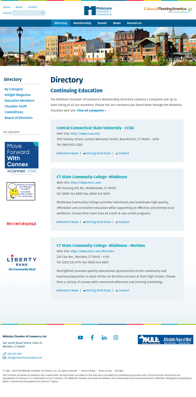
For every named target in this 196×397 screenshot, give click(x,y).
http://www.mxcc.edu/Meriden (92, 251)
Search (7, 13)
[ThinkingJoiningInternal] (21, 191)
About (19, 7)
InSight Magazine (18, 94)
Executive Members (19, 100)
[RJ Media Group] (21, 224)
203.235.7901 (14, 354)
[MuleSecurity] (165, 339)
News (117, 23)
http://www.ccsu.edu (85, 133)
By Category (14, 89)
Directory (60, 23)
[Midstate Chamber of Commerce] (98, 10)
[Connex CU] (21, 159)
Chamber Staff (16, 106)
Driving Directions (98, 153)
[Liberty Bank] (21, 264)
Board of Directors (19, 117)
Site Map (119, 370)
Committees (14, 112)
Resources (134, 23)
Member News (68, 153)
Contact (32, 7)
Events (102, 23)
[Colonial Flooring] (168, 10)
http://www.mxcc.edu (86, 182)
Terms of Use (105, 370)
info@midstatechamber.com (24, 358)
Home (6, 7)
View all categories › (91, 110)
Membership (82, 23)
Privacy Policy (88, 370)
